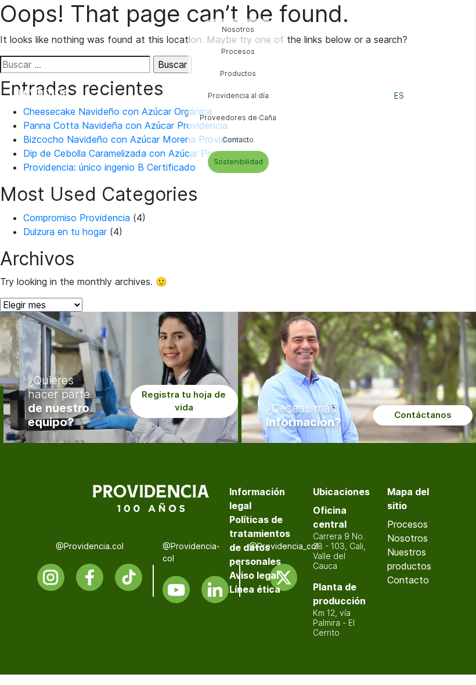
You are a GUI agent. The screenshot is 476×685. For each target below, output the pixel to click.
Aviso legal (254, 575)
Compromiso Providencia (76, 217)
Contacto (408, 580)
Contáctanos (423, 414)
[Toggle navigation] (453, 96)
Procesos (407, 524)
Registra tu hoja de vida (184, 401)
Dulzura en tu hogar (65, 231)
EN (425, 95)
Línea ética (254, 589)
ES (399, 95)
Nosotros (407, 538)
